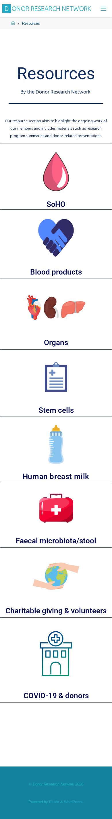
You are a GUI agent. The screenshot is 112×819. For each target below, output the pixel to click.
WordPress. (74, 802)
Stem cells (56, 410)
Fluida (53, 802)
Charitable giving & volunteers (56, 610)
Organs (56, 342)
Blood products (56, 272)
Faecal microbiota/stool (56, 540)
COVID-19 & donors (56, 695)
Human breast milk (56, 476)
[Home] (13, 23)
